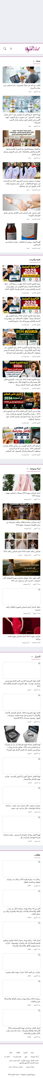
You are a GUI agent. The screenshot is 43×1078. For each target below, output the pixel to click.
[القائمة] (11, 48)
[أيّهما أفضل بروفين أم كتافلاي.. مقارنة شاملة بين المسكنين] (21, 236)
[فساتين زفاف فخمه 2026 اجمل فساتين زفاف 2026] (21, 545)
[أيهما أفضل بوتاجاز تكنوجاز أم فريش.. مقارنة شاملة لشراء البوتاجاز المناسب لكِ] (21, 829)
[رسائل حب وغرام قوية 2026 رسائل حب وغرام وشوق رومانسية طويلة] (21, 874)
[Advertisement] (21, 21)
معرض (20, 555)
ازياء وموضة (35, 468)
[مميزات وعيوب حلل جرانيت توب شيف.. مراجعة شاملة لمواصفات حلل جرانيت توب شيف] (21, 800)
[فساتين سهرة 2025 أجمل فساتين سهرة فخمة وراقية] (21, 631)
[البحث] (5, 48)
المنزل (37, 656)
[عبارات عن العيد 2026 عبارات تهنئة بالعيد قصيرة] (21, 965)
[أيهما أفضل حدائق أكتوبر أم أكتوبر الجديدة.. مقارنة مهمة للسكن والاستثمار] (21, 771)
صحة (38, 61)
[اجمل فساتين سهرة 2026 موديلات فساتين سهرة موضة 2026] (21, 487)
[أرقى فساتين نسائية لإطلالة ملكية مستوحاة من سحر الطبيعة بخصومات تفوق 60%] (21, 516)
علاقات (29, 885)
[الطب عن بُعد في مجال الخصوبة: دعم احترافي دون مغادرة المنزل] (21, 80)
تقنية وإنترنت (25, 293)
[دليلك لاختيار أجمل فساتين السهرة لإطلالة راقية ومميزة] (21, 601)
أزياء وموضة (27, 499)
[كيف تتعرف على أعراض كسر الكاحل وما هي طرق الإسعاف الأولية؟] (21, 207)
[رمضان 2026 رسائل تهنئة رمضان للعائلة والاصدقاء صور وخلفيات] (21, 993)
